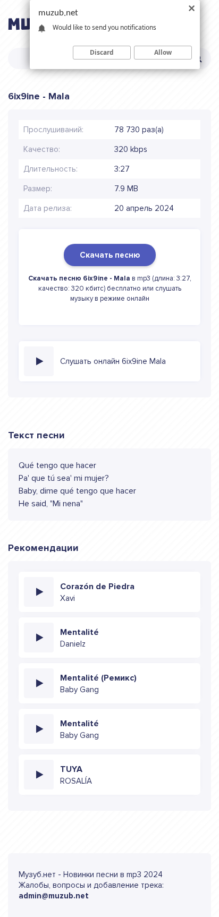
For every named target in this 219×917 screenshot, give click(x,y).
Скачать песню (110, 255)
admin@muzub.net (54, 896)
